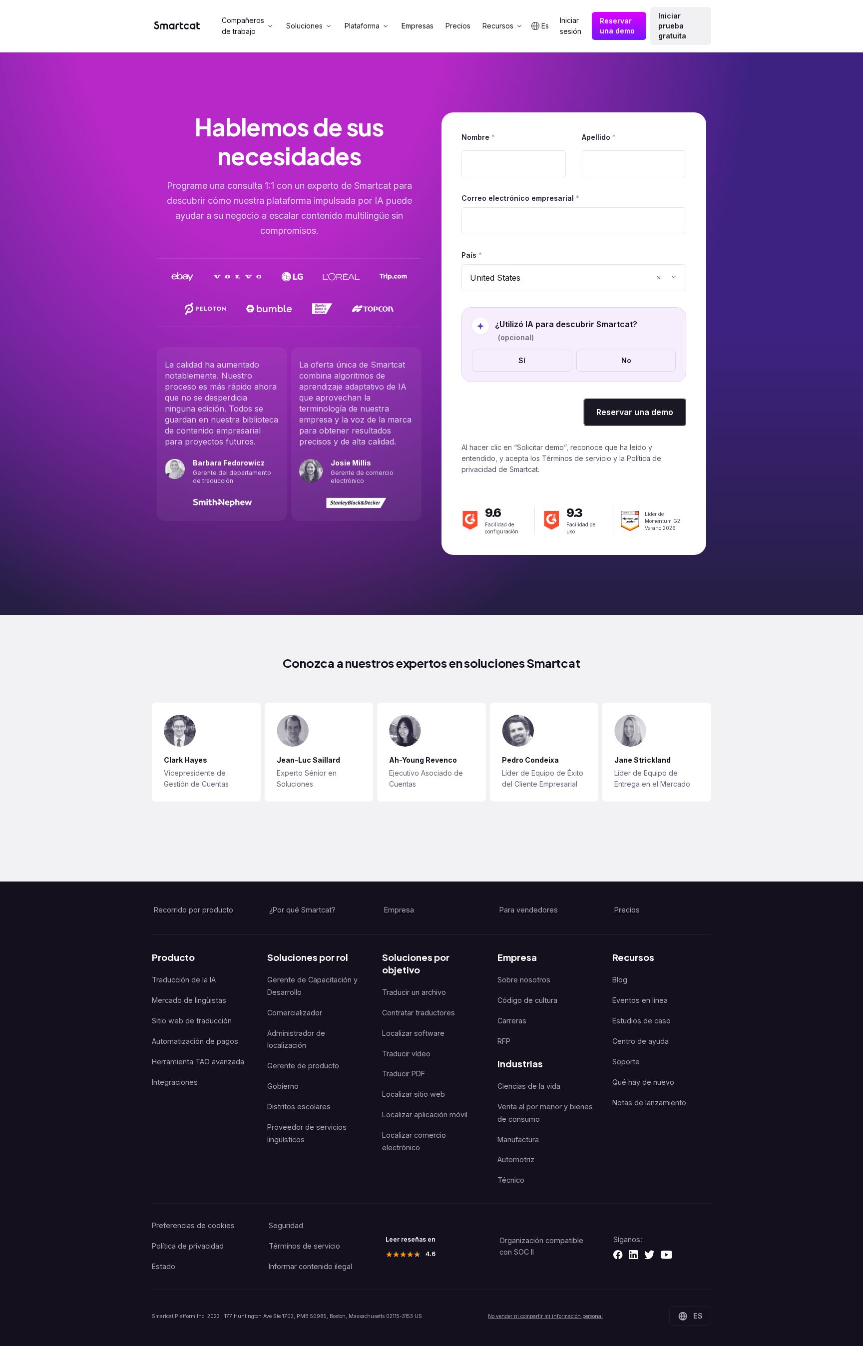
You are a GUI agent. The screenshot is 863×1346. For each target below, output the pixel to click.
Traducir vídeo (406, 1053)
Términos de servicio (304, 1246)
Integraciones (175, 1082)
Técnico (510, 1180)
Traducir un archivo (414, 992)
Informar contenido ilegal (310, 1266)
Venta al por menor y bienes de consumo (545, 1112)
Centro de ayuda (640, 1041)
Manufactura (518, 1139)
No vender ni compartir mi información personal (545, 1316)
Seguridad (286, 1225)
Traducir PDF (403, 1073)
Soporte (626, 1061)
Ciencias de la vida (528, 1086)
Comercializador (294, 1012)
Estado (163, 1266)
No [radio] (626, 360)
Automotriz (515, 1159)
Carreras (511, 1020)
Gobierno (283, 1086)
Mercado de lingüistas (189, 1000)
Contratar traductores (418, 1012)
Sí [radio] (521, 360)
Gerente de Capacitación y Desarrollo (312, 985)
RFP (503, 1041)
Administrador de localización (296, 1039)
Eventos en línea (640, 1000)
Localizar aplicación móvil (424, 1114)
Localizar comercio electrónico (414, 1141)
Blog (619, 979)
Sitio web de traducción (192, 1020)
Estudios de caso (641, 1020)
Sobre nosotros (523, 979)
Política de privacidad (188, 1246)
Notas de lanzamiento (649, 1102)
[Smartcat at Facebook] (617, 1254)
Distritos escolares (299, 1106)
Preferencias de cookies (193, 1225)
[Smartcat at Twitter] (649, 1254)
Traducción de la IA (184, 979)
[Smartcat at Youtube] (666, 1254)
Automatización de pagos (195, 1041)
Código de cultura (527, 1000)
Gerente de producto (303, 1065)
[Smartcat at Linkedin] (633, 1254)
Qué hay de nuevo (643, 1082)
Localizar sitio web (413, 1094)
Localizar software (413, 1033)
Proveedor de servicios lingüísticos (307, 1133)
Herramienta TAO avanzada (198, 1061)
